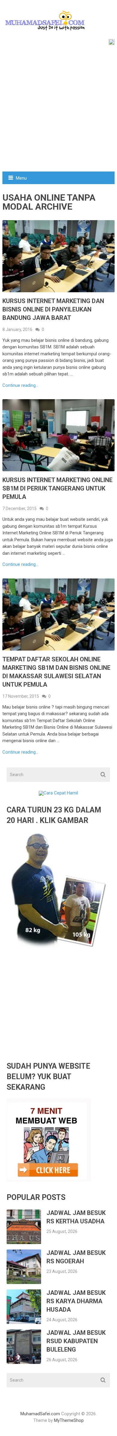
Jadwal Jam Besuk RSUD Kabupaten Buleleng (76, 1341)
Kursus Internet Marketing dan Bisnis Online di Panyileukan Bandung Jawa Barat (53, 309)
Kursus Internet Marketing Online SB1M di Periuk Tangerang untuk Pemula (57, 488)
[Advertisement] (58, 109)
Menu (21, 178)
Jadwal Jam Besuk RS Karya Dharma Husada (76, 1301)
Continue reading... (20, 385)
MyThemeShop (69, 1420)
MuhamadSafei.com (40, 1413)
